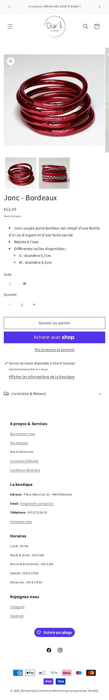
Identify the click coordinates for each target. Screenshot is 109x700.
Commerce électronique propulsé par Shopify (68, 690)
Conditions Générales (25, 470)
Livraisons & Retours (24, 461)
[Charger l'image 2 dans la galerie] (54, 173)
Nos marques (19, 443)
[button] (10, 26)
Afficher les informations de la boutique (42, 376)
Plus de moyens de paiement (55, 349)
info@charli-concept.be (37, 503)
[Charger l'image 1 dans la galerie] (20, 173)
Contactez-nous (21, 521)
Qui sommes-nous (22, 433)
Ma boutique (29, 690)
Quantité (10, 294)
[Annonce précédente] (9, 6)
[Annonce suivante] (99, 6)
